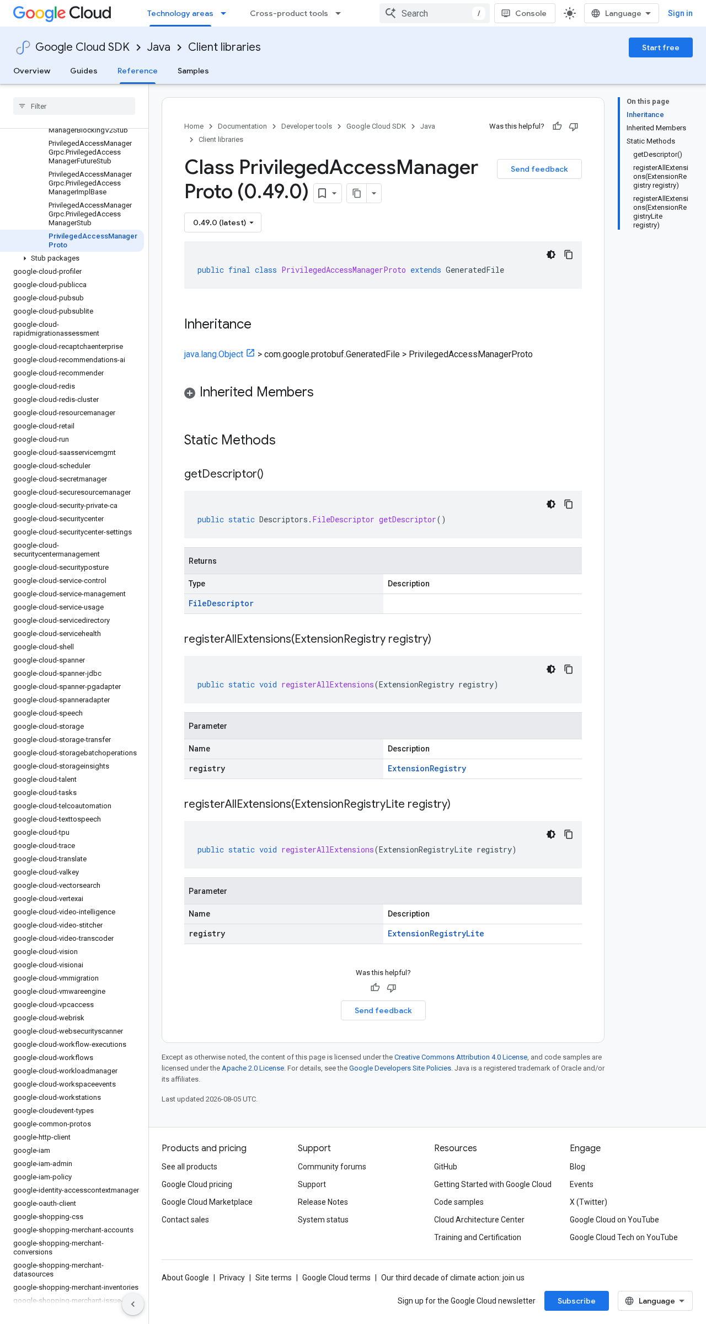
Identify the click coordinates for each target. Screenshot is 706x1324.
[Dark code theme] (551, 254)
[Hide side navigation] (133, 1304)
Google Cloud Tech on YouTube (624, 1237)
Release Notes (323, 1202)
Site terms (273, 1277)
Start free (661, 47)
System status (323, 1219)
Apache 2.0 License (253, 1068)
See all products (189, 1166)
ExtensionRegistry (427, 768)
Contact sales (185, 1219)
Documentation (242, 126)
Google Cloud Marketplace (207, 1202)
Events (581, 1184)
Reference (137, 71)
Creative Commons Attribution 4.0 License (460, 1057)
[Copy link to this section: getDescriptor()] (275, 474)
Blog (577, 1166)
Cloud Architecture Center (479, 1219)
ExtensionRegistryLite (436, 933)
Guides (84, 71)
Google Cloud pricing (197, 1184)
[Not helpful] (573, 126)
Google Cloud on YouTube (614, 1219)
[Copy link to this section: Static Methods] (290, 441)
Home (194, 126)
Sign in (680, 13)
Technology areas (180, 13)
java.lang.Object (213, 354)
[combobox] (434, 13)
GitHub (445, 1166)
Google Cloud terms (336, 1277)
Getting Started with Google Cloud (493, 1184)
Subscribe (577, 1301)
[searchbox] (74, 106)
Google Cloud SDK (82, 47)
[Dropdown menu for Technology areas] (226, 13)
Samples (193, 71)
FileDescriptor (221, 603)
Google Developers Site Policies (400, 1068)
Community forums (332, 1166)
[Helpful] (557, 126)
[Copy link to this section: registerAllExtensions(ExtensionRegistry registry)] (442, 640)
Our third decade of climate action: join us (453, 1277)
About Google (185, 1277)
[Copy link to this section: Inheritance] (263, 325)
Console (531, 13)
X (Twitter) (588, 1202)
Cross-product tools (289, 13)
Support (312, 1184)
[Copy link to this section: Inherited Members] (325, 393)
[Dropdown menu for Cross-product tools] (341, 13)
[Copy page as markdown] (357, 193)
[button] (72, 258)
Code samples (459, 1202)
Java (158, 47)
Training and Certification (477, 1237)
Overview (31, 71)
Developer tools (306, 126)
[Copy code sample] (568, 254)
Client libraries (224, 47)
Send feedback (539, 169)
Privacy (232, 1277)
